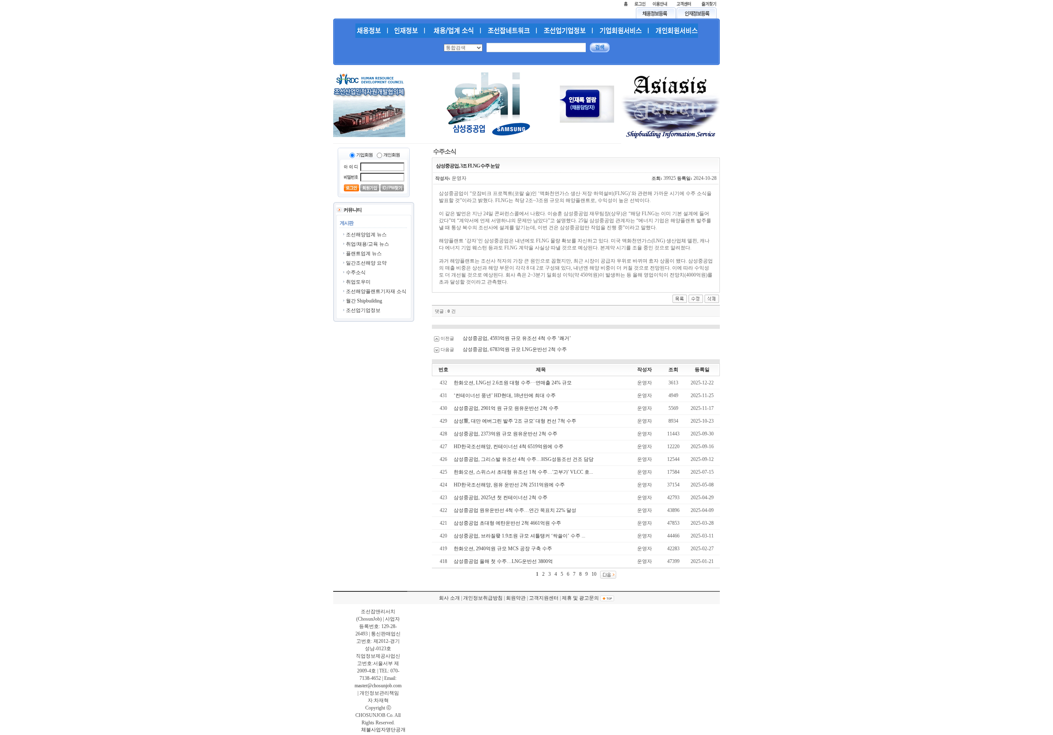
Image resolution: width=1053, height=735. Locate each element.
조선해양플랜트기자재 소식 (376, 291)
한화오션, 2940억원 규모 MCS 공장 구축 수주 (503, 548)
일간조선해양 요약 (366, 263)
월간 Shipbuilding (364, 301)
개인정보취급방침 (483, 598)
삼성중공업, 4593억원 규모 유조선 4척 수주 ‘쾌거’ (517, 338)
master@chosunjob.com (378, 685)
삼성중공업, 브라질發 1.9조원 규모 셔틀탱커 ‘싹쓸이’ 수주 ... (519, 536)
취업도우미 (358, 282)
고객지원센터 (544, 598)
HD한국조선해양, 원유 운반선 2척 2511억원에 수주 (509, 485)
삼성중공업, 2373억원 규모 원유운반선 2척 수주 (505, 434)
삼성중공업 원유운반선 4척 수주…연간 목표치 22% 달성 (515, 510)
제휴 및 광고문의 (580, 598)
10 (593, 574)
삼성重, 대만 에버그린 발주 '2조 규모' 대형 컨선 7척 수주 (515, 421)
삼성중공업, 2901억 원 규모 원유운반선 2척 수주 (506, 408)
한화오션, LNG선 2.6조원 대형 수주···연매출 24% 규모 (513, 383)
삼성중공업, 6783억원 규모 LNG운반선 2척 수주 (515, 349)
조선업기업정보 (363, 310)
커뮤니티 (352, 210)
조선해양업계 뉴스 (366, 234)
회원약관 (516, 598)
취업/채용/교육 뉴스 (367, 244)
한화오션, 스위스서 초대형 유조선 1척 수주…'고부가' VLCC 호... (523, 472)
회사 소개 (449, 598)
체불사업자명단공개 (383, 730)
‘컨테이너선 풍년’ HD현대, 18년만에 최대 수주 (505, 395)
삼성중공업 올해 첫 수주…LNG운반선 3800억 (503, 561)
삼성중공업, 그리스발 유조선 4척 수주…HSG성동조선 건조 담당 (524, 459)
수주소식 (356, 272)
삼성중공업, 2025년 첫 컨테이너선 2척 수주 (500, 497)
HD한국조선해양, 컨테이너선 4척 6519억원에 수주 (509, 446)
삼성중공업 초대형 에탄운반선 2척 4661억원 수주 (507, 523)
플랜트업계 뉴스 (364, 253)
